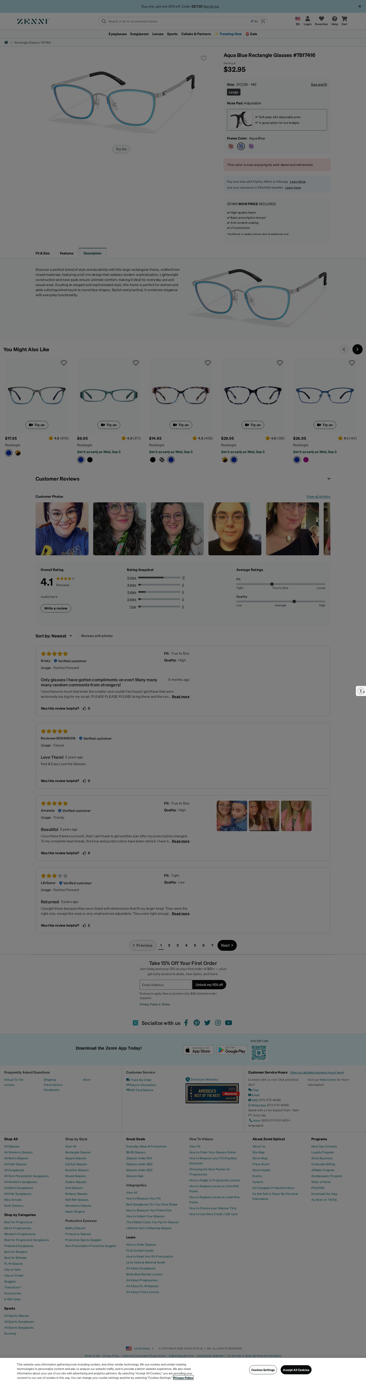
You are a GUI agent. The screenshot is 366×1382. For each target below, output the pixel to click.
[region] (183, 1370)
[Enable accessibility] (361, 691)
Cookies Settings (263, 1370)
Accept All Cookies (296, 1370)
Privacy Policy (183, 1377)
